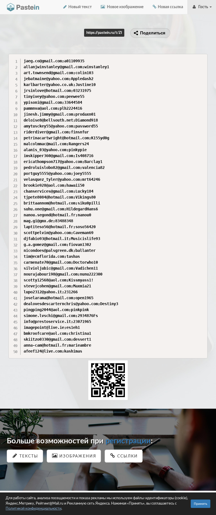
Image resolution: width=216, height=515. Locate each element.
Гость (203, 7)
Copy (201, 58)
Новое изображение (124, 7)
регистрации (128, 441)
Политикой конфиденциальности (33, 508)
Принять (200, 503)
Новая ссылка (170, 7)
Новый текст (80, 7)
